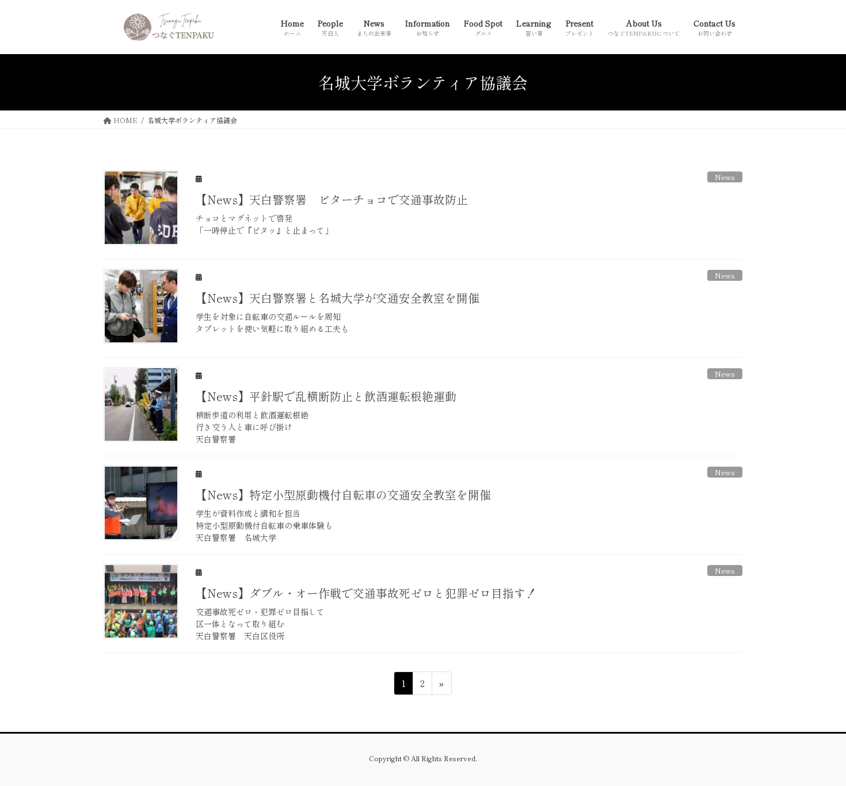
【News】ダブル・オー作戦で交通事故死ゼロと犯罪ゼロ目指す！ (366, 593)
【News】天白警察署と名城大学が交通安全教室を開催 (337, 297)
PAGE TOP (816, 751)
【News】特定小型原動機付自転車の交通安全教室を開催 (343, 494)
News (725, 176)
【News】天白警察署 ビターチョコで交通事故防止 (332, 199)
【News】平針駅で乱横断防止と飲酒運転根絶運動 (326, 396)
